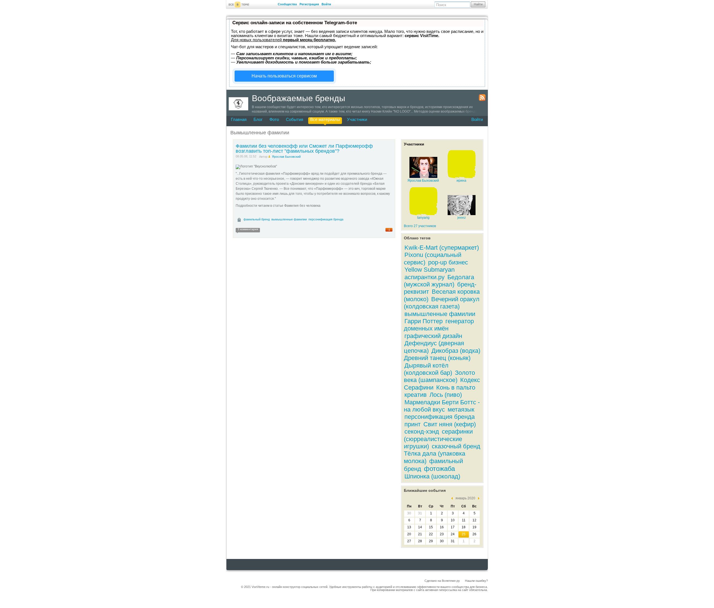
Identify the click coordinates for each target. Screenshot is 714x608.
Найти (478, 4)
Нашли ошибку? (476, 580)
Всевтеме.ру (451, 580)
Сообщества (287, 4)
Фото (274, 119)
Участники (357, 119)
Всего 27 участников (420, 226)
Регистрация (309, 4)
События (294, 119)
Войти (326, 4)
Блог (258, 119)
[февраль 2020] (477, 498)
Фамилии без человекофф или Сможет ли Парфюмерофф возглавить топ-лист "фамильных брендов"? (304, 148)
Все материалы (325, 119)
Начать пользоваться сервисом (284, 76)
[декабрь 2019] (453, 498)
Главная (239, 119)
